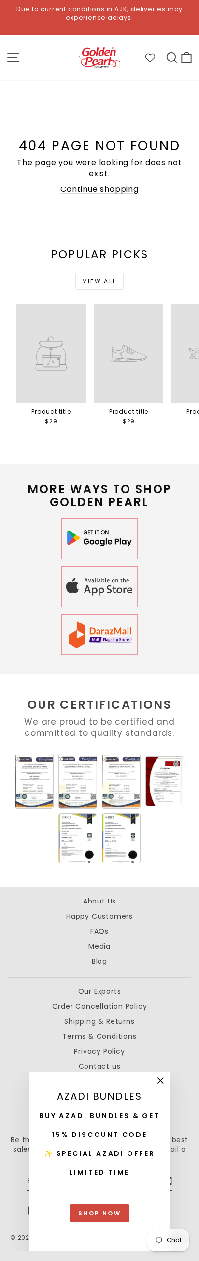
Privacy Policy (99, 1051)
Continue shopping (99, 189)
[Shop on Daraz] (99, 634)
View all (99, 281)
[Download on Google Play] (99, 538)
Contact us (100, 1066)
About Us (99, 901)
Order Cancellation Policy (99, 1006)
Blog (99, 961)
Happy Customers (99, 916)
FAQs (99, 931)
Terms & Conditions (99, 1036)
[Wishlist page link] (155, 57)
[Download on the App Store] (99, 586)
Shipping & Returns (99, 1021)
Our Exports (99, 991)
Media (99, 946)
